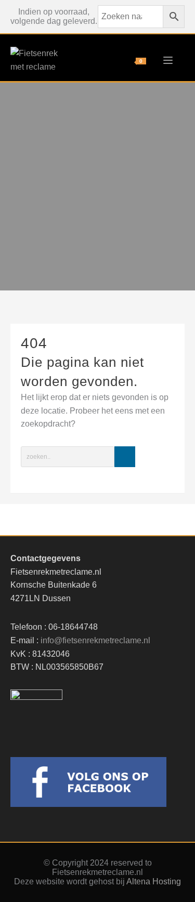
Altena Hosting (153, 881)
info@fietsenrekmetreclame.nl (95, 640)
